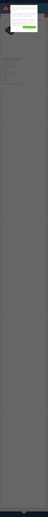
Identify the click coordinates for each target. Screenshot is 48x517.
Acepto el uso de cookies (29, 27)
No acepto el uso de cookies (30, 29)
